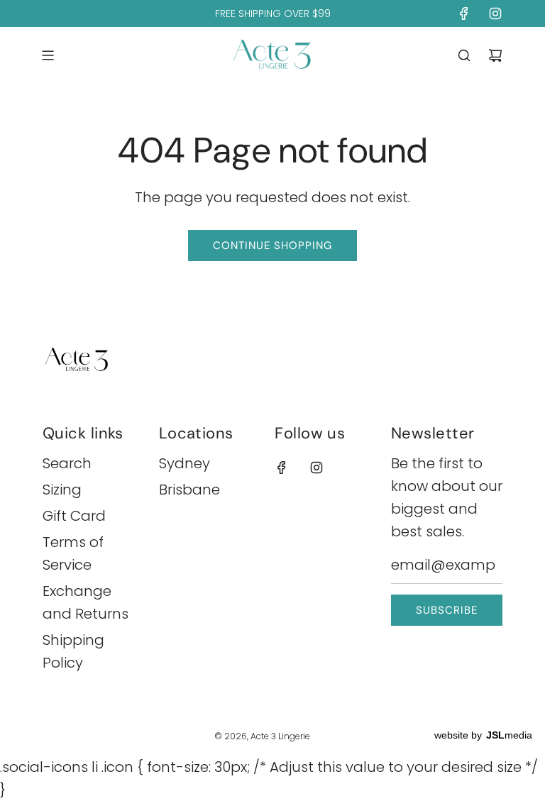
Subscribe (447, 610)
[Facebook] (464, 13)
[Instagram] (495, 13)
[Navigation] (47, 55)
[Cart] (495, 55)
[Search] (464, 55)
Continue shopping (272, 245)
